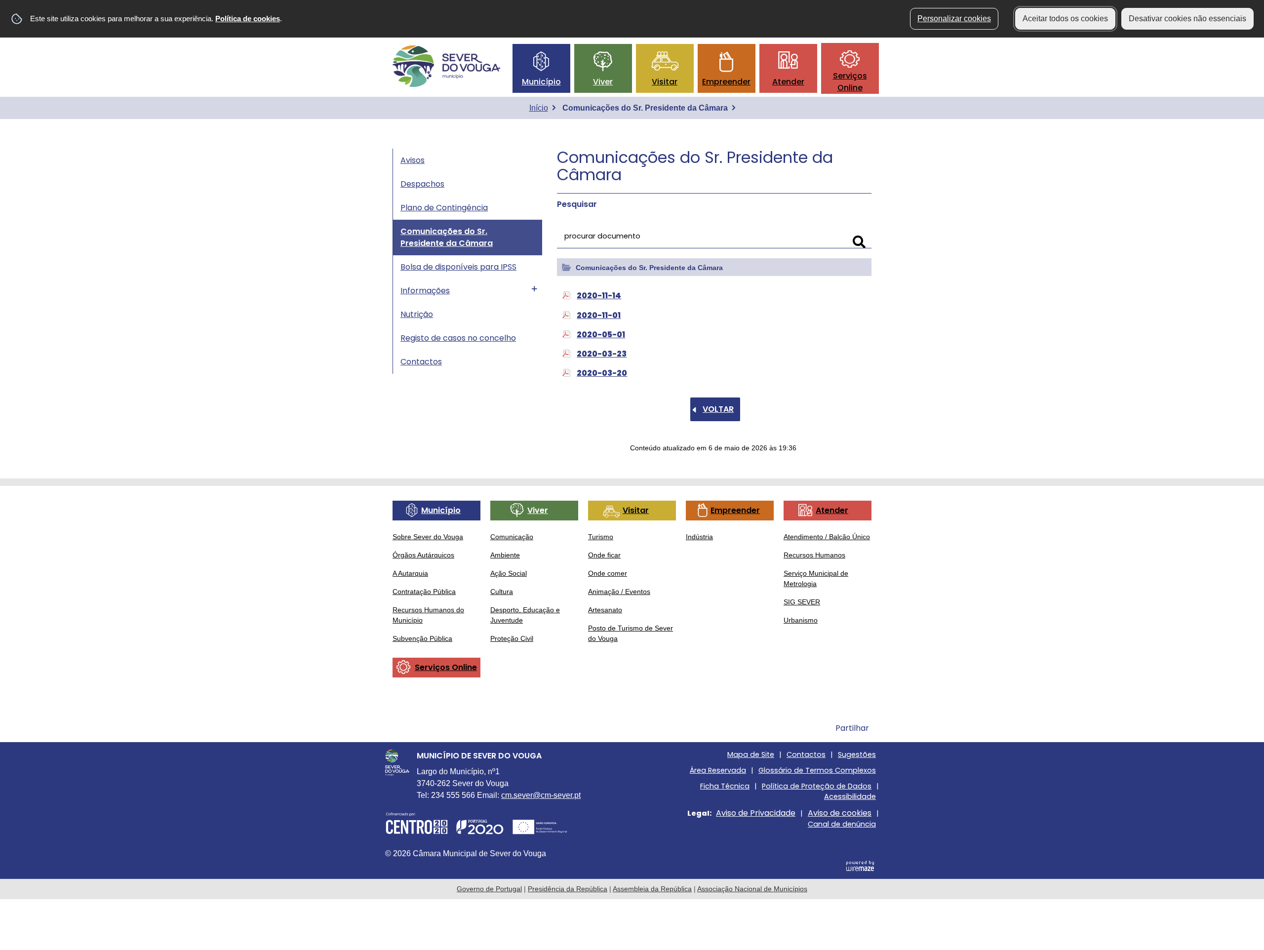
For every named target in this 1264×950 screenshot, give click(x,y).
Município (541, 81)
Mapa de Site (750, 754)
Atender (788, 81)
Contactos (806, 754)
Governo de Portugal (489, 889)
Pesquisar (577, 204)
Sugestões (857, 754)
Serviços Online (850, 81)
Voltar (718, 409)
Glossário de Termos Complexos (817, 770)
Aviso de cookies (839, 813)
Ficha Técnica (725, 786)
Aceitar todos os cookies (1065, 18)
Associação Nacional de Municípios (752, 889)
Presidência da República (567, 889)
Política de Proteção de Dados (816, 786)
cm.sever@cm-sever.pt (541, 795)
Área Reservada (718, 770)
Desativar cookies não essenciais (1187, 18)
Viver (603, 81)
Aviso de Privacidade (755, 813)
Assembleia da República (652, 889)
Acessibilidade (850, 796)
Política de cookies (247, 18)
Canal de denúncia (842, 824)
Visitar (664, 81)
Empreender (726, 81)
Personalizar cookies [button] (954, 18)
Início (538, 108)
